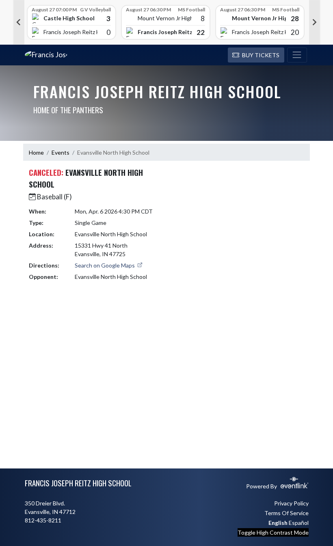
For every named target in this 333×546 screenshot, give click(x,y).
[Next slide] (314, 22)
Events (60, 152)
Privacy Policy (291, 503)
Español (299, 522)
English (278, 522)
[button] (256, 55)
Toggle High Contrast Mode (273, 532)
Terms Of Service (286, 512)
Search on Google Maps (105, 265)
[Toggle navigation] (297, 55)
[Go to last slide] (18, 22)
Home (36, 152)
